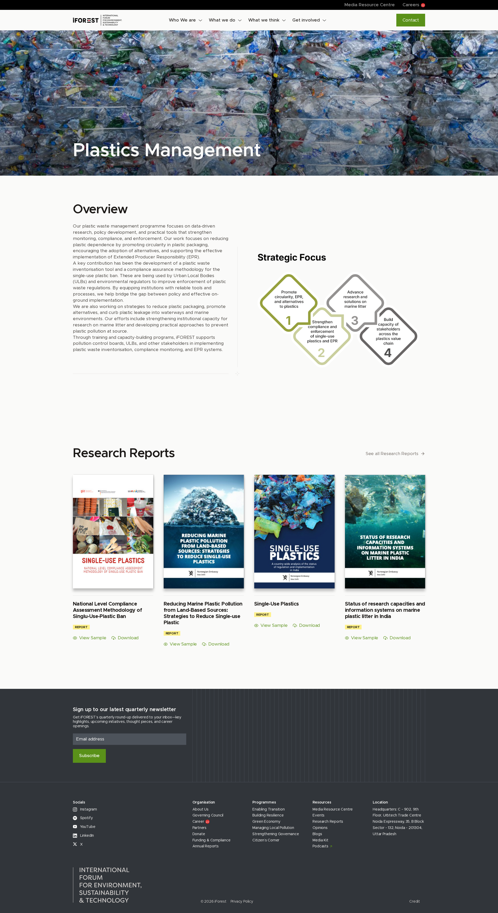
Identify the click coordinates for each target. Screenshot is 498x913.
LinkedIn (86, 836)
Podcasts (320, 846)
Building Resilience (267, 815)
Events (318, 815)
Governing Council (208, 815)
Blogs (317, 834)
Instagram (88, 809)
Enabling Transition (268, 809)
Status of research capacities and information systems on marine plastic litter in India (385, 610)
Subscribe (89, 755)
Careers (414, 5)
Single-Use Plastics (276, 604)
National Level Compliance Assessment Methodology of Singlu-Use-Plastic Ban (107, 610)
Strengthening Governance (275, 834)
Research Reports (328, 821)
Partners (199, 828)
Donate (198, 834)
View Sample (92, 638)
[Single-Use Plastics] (294, 532)
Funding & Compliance (211, 840)
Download (128, 638)
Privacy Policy (242, 901)
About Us (200, 809)
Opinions (320, 828)
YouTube (87, 827)
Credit (414, 901)
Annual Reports (205, 846)
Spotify (86, 818)
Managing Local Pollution (273, 828)
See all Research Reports (392, 453)
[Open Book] (113, 532)
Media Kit (320, 840)
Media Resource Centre (369, 5)
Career (200, 821)
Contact (411, 20)
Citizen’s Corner (265, 840)
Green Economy (266, 821)
